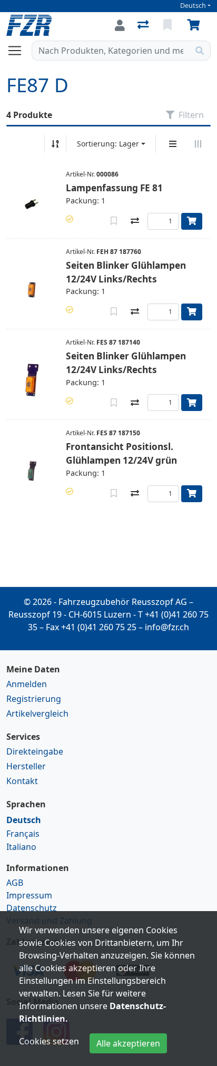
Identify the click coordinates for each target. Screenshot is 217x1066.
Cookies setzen (49, 1041)
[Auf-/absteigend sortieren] (55, 144)
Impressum (29, 895)
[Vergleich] (144, 25)
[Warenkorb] (195, 25)
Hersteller (26, 766)
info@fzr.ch (167, 627)
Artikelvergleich (37, 713)
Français (23, 833)
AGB (14, 882)
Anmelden (26, 684)
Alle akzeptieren (128, 1043)
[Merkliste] (168, 25)
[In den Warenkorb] (191, 221)
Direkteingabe (34, 751)
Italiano (21, 847)
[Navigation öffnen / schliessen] (19, 50)
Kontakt (22, 781)
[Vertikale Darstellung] (172, 144)
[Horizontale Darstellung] (198, 144)
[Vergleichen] (134, 221)
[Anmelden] (119, 25)
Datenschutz (31, 908)
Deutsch (193, 5)
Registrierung (33, 699)
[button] (69, 219)
